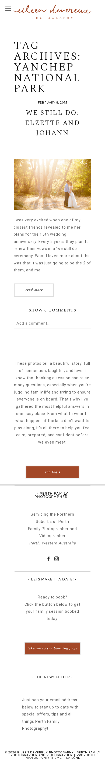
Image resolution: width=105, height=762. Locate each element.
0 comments (52, 310)
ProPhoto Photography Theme (60, 756)
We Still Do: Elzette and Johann (52, 123)
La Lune (73, 758)
